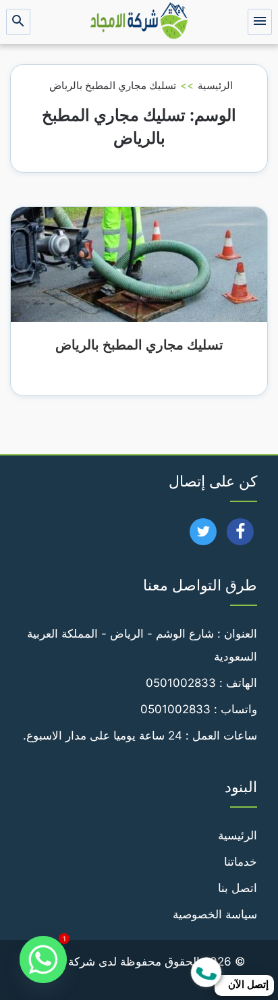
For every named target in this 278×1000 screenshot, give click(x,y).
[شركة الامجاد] (139, 22)
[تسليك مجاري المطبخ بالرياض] (139, 264)
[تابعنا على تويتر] (203, 536)
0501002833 (181, 683)
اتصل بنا (237, 888)
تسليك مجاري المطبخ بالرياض (139, 345)
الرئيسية (215, 85)
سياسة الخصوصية (215, 914)
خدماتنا (240, 861)
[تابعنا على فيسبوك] (240, 536)
